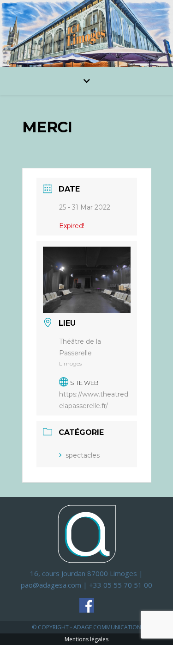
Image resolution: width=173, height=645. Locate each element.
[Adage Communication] (87, 533)
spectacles (83, 455)
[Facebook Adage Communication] (87, 605)
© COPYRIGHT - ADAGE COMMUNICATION (86, 627)
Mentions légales (86, 639)
